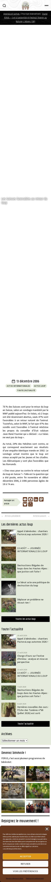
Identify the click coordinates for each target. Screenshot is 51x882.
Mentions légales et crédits (14, 878)
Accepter (25, 856)
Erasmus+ (37, 810)
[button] (47, 829)
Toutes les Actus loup (25, 619)
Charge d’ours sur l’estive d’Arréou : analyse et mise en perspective (32, 659)
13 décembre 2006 (27, 381)
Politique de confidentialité (35, 878)
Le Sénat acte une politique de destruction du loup (33, 584)
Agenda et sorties (12, 14)
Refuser (25, 864)
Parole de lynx (13, 796)
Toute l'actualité (26, 390)
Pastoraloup (13, 810)
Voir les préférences (25, 871)
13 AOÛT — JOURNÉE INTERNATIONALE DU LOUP (32, 550)
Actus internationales (18, 386)
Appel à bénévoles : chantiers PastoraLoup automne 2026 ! (32, 533)
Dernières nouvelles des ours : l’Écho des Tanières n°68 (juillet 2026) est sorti (33, 710)
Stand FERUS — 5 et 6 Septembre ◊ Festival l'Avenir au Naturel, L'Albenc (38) (25, 17)
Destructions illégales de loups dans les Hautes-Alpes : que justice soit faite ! (32, 568)
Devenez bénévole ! (13, 752)
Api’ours (38, 796)
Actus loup (40, 386)
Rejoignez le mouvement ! (20, 821)
